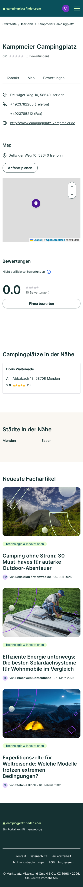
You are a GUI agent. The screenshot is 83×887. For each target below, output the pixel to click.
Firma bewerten (41, 303)
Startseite (10, 24)
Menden (9, 440)
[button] (65, 8)
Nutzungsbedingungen (29, 862)
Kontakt (21, 856)
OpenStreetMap (55, 240)
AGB (52, 862)
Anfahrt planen (20, 168)
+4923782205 (22, 104)
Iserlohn (27, 24)
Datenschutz (38, 856)
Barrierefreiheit (61, 856)
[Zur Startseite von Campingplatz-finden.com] (22, 8)
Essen (47, 440)
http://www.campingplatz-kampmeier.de (42, 123)
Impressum (65, 862)
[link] (41, 378)
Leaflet (37, 240)
